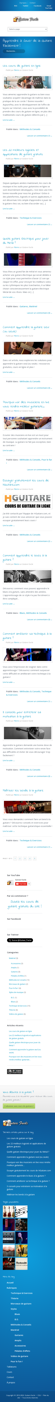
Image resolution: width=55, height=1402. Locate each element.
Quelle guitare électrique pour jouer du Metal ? (26, 241)
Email (49, 6)
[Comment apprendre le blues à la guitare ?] (27, 583)
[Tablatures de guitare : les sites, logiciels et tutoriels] (21, 1212)
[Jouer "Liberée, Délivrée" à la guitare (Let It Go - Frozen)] (21, 1238)
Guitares (24, 306)
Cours (9, 1372)
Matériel (33, 306)
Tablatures (11, 1366)
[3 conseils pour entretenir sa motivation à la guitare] (27, 739)
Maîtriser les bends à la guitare (23, 790)
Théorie (12, 1010)
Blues (22, 612)
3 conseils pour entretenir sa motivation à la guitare (22, 714)
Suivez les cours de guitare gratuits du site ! (24, 904)
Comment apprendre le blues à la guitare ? (25, 557)
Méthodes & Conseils (30, 129)
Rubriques (12, 1287)
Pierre (16, 70)
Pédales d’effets (22, 1351)
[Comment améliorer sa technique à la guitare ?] (27, 661)
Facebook (37, 6)
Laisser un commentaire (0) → (39, 313)
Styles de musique (16, 992)
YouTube (48, 8)
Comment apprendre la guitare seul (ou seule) (26, 329)
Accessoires (16, 963)
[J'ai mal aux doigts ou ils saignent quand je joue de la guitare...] (9, 1251)
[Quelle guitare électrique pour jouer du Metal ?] (27, 266)
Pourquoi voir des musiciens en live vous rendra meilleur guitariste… (26, 404)
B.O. (12, 997)
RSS (15, 6)
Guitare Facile (30, 1395)
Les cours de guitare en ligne (22, 66)
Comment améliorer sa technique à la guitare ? (27, 636)
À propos (23, 3)
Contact (32, 3)
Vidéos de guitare (16, 1014)
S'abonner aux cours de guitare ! (19, 1106)
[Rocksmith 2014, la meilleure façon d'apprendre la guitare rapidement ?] (21, 1264)
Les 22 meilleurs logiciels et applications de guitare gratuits (23, 152)
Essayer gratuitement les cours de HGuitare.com (26, 482)
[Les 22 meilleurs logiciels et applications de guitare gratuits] (27, 177)
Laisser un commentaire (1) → (39, 135)
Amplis (13, 967)
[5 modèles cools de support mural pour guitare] (9, 1212)
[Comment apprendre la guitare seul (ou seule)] (27, 354)
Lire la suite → (9, 120)
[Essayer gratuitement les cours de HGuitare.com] (27, 508)
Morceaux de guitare (17, 984)
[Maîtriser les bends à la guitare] (27, 813)
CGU (39, 1395)
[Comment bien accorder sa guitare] (9, 1238)
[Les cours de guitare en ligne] (27, 89)
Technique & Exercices (31, 217)
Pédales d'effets (17, 976)
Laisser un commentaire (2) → (39, 541)
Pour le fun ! (13, 988)
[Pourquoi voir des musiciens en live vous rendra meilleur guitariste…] (27, 429)
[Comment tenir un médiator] (21, 1251)
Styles (14, 1309)
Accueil (10, 1282)
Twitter (25, 6)
